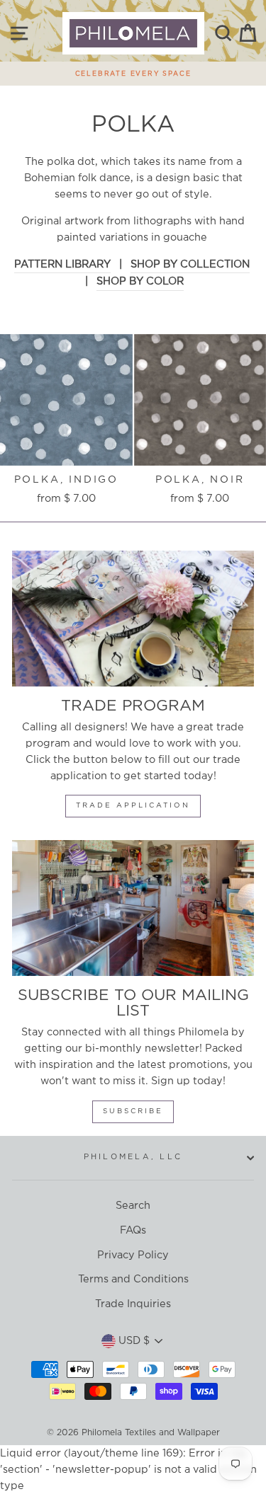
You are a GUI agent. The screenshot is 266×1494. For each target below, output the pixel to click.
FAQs (133, 1230)
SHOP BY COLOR (140, 281)
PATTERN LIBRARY (62, 264)
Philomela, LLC (133, 1157)
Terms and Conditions (133, 1279)
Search (133, 1205)
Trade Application (133, 806)
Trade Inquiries (133, 1304)
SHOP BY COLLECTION (190, 264)
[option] (133, 70)
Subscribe (133, 1111)
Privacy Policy (133, 1255)
